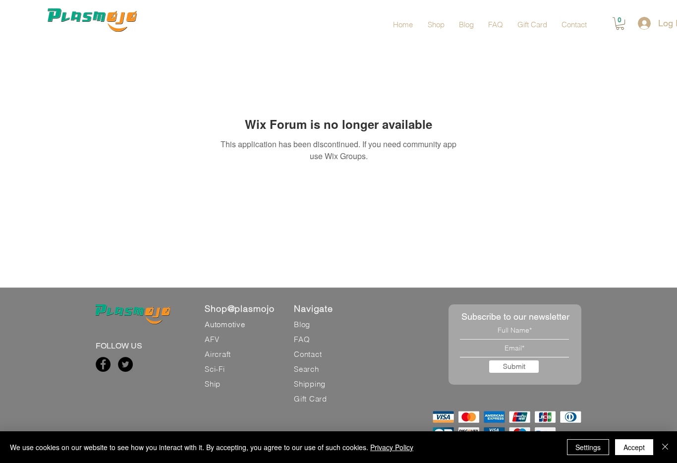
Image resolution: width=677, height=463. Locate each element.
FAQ (302, 339)
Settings (588, 447)
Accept (634, 447)
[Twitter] (125, 364)
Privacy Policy (391, 447)
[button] (620, 23)
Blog (302, 324)
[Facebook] (103, 364)
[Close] (665, 447)
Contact (308, 354)
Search (306, 369)
